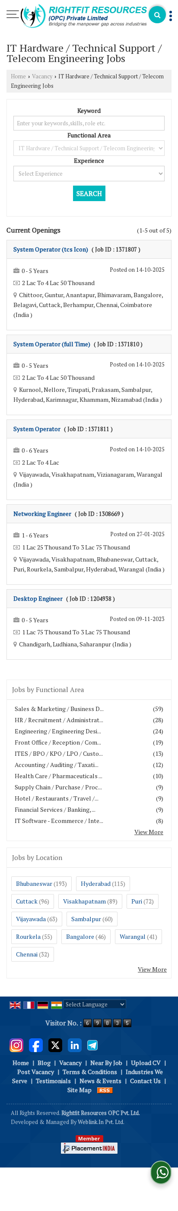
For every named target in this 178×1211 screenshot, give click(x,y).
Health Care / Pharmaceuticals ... (58, 776)
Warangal (133, 936)
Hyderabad (96, 883)
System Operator (36, 429)
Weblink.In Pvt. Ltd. (101, 1122)
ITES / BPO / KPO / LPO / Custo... (59, 753)
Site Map (79, 1090)
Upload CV (146, 1063)
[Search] (157, 14)
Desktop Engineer (38, 598)
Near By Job (106, 1063)
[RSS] (105, 1090)
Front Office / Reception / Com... (58, 742)
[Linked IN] (75, 1044)
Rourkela (28, 936)
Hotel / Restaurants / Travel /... (57, 798)
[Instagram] (16, 1044)
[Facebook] (36, 1044)
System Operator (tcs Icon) (50, 249)
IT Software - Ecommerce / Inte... (59, 821)
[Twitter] (55, 1044)
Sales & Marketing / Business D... (59, 709)
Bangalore (80, 936)
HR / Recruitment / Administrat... (59, 720)
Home (18, 76)
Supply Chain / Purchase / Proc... (58, 787)
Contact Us (145, 1081)
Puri (136, 901)
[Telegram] (92, 1044)
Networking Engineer (42, 513)
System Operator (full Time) (51, 344)
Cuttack (27, 901)
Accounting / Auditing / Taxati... (57, 765)
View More (148, 832)
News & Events (100, 1081)
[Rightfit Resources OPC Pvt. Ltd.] (84, 16)
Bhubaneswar (34, 883)
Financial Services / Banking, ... (55, 809)
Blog (44, 1063)
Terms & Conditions (90, 1072)
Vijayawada (31, 919)
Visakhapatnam (84, 901)
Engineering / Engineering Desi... (58, 731)
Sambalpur (86, 919)
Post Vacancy (35, 1072)
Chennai (27, 954)
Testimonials (53, 1081)
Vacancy (42, 76)
